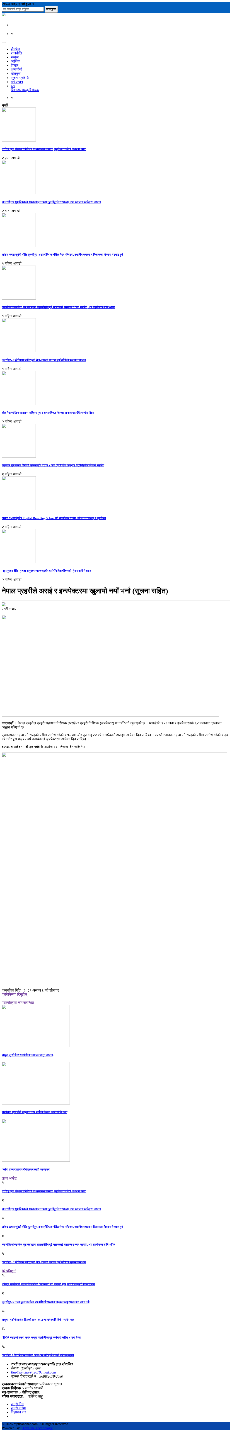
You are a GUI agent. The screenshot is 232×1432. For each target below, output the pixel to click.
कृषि (28, 90)
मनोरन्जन (17, 82)
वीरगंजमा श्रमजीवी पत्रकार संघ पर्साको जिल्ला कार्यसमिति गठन (34, 1112)
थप (13, 86)
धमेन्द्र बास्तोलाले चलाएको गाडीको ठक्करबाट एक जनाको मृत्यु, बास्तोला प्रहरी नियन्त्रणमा (48, 1284)
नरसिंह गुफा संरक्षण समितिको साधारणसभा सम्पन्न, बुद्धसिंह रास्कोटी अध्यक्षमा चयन (44, 149)
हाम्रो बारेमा (18, 1408)
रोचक (35, 90)
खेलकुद (16, 74)
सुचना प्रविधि (20, 78)
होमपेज (15, 49)
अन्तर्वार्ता (16, 69)
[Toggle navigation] (3, 42)
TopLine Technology (37, 1428)
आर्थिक (15, 61)
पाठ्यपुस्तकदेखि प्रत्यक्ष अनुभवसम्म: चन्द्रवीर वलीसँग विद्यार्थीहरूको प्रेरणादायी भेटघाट (46, 570)
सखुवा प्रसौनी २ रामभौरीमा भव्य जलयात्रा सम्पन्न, (27, 1055)
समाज (15, 57)
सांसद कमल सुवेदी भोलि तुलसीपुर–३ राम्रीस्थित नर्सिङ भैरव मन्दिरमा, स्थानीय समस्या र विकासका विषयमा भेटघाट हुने (62, 254)
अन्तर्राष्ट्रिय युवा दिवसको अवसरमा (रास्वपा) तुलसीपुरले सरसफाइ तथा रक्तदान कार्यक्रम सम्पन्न (51, 202)
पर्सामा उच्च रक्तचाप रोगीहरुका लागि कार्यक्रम (26, 1169)
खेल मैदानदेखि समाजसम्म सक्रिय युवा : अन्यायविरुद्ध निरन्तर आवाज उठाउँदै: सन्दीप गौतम (48, 412)
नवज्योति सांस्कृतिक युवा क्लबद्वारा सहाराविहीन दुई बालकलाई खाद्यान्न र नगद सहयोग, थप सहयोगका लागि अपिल (58, 307)
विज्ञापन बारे (18, 1412)
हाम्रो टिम (17, 1404)
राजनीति (16, 53)
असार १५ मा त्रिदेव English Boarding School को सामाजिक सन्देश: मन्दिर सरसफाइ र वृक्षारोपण (54, 518)
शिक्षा (14, 90)
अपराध (21, 90)
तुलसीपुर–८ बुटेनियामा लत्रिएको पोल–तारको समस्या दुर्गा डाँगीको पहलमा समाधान (44, 360)
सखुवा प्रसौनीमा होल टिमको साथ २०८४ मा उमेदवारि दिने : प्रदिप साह (38, 1319)
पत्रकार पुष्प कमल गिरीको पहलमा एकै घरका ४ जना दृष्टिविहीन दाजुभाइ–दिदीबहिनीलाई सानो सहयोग (53, 465)
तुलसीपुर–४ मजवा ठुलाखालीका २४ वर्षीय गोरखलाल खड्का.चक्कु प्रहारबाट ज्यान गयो (45, 1302)
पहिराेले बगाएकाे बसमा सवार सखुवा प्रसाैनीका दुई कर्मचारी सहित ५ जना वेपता (41, 1337)
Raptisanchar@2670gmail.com (33, 1372)
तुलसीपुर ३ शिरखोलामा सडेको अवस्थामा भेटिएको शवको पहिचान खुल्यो (38, 1355)
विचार (14, 65)
